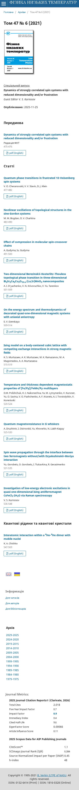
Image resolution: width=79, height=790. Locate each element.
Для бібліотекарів (16, 608)
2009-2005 (12, 652)
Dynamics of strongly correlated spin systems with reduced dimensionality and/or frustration (36, 136)
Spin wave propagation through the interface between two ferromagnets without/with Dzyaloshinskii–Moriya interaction (39, 456)
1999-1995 (12, 661)
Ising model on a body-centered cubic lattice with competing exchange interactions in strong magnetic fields (37, 349)
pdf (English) (16, 153)
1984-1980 (12, 674)
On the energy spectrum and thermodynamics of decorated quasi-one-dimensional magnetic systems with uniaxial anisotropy (37, 313)
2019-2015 (12, 643)
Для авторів (12, 603)
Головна (8, 12)
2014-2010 (12, 648)
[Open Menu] (3, 3)
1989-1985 (12, 670)
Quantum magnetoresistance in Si (31, 424)
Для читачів (12, 597)
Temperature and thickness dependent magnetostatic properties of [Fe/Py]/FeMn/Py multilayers (38, 386)
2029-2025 (12, 635)
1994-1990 (12, 665)
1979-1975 (12, 679)
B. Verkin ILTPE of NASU (51, 775)
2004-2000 (12, 657)
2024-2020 (12, 639)
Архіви (22, 12)
